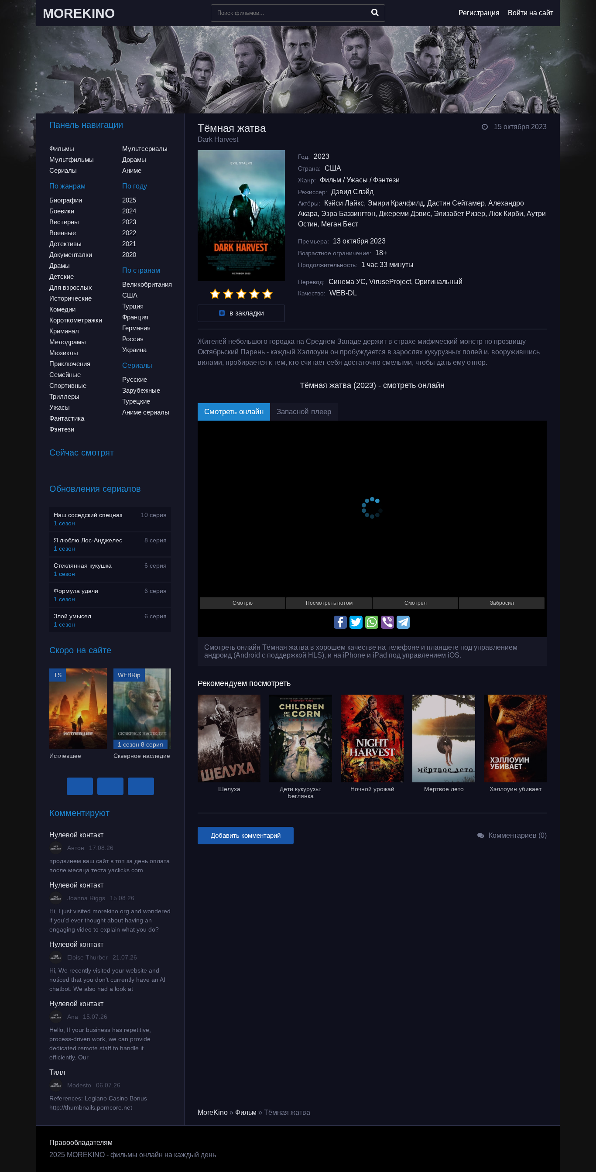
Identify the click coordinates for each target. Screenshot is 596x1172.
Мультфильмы (71, 159)
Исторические (70, 298)
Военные (62, 232)
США (129, 295)
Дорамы (134, 159)
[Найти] (375, 12)
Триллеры (64, 396)
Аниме (131, 170)
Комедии (62, 309)
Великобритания (147, 284)
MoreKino (213, 1112)
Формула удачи (76, 590)
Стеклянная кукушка (83, 565)
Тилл (57, 1072)
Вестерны (64, 222)
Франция (135, 317)
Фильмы (61, 148)
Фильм (330, 180)
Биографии (65, 200)
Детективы (65, 243)
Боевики (61, 211)
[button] (80, 786)
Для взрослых (70, 287)
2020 (129, 254)
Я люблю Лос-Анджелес (88, 540)
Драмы (59, 265)
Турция (133, 306)
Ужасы (59, 407)
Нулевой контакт (76, 835)
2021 (129, 243)
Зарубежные (141, 390)
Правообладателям (81, 1142)
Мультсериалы (145, 148)
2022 (129, 232)
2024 (129, 211)
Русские (134, 379)
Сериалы (63, 170)
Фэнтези (61, 429)
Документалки (70, 254)
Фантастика (66, 418)
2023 (129, 222)
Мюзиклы (63, 352)
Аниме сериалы (145, 412)
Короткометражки (75, 320)
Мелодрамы (67, 342)
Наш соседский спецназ (88, 514)
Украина (134, 349)
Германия (136, 328)
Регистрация (479, 13)
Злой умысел (72, 616)
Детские (61, 276)
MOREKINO (79, 13)
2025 (129, 200)
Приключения (69, 363)
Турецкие (136, 401)
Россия (133, 339)
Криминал (64, 331)
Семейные (65, 374)
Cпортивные (67, 385)
